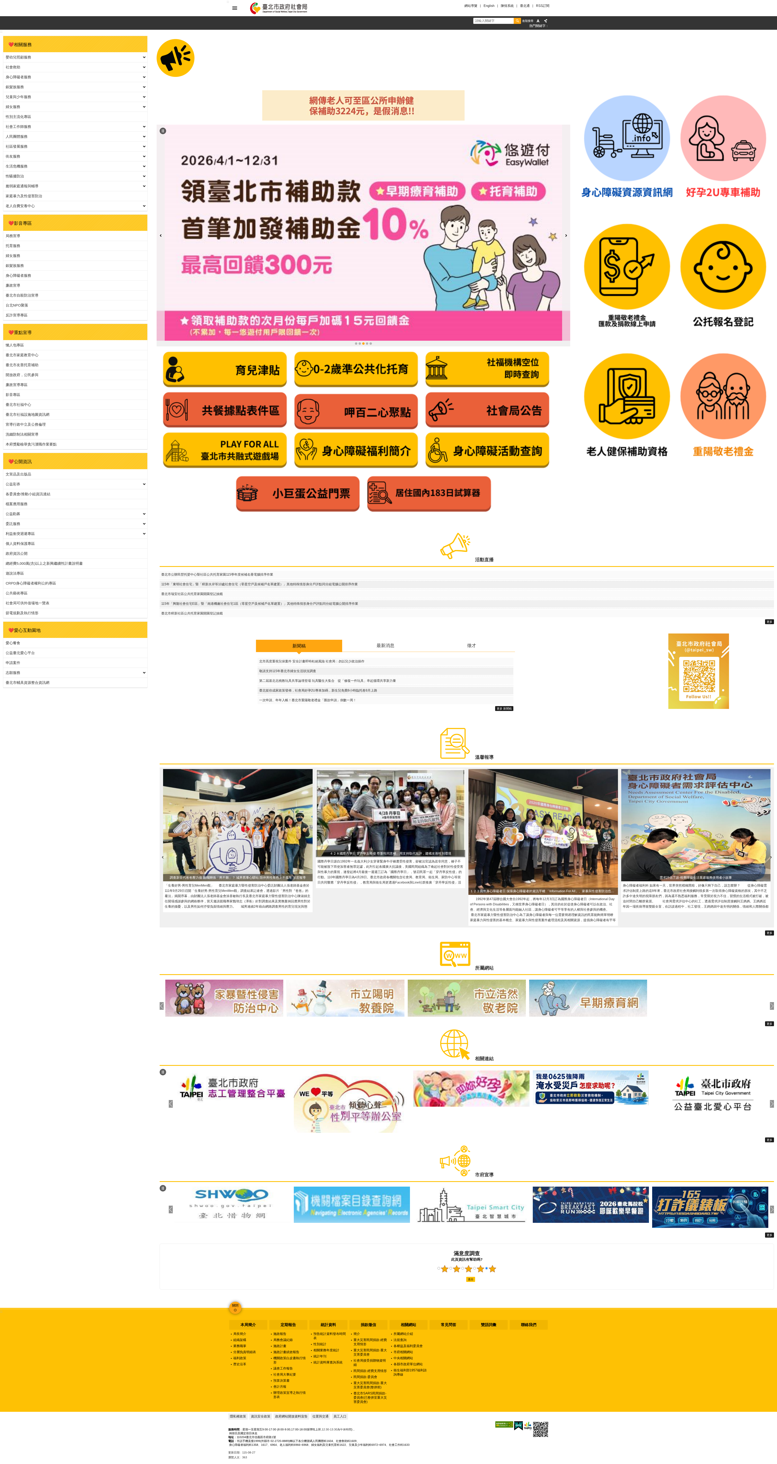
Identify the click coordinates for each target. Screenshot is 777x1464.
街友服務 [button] (13, 156)
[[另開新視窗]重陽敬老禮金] (723, 477)
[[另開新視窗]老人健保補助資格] (627, 477)
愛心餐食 (13, 643)
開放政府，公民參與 (22, 375)
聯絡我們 (528, 1289)
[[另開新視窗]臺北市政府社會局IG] (698, 672)
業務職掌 (239, 1310)
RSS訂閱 (542, 5)
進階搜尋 (527, 20)
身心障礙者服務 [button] (18, 77)
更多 (769, 586)
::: (1, 1275)
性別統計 (319, 1308)
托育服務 (13, 246)
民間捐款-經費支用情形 (370, 1335)
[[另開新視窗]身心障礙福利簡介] (356, 382)
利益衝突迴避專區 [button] (20, 534)
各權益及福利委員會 (408, 1310)
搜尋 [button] (517, 21)
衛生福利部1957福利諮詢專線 (410, 1337)
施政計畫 (279, 1310)
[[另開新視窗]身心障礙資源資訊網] (627, 218)
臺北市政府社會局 (283, 8)
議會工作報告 (283, 1333)
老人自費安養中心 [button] (20, 206)
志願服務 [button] (13, 673)
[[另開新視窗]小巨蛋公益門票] (298, 426)
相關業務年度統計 (326, 1314)
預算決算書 (281, 1345)
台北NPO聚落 (17, 305)
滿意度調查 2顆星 (457, 1233)
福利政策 (239, 1322)
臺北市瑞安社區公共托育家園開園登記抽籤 (192, 558)
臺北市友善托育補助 (22, 365)
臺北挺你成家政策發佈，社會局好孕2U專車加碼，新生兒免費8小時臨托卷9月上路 (318, 655)
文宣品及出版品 (18, 474)
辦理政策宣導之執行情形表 (289, 1359)
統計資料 (328, 1289)
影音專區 (13, 395)
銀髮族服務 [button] (15, 87)
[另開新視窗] (363, 189)
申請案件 (13, 663)
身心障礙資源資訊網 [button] (367, 257)
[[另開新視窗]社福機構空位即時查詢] (487, 301)
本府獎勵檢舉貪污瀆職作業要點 (31, 444)
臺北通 (525, 5)
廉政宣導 (13, 285)
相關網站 (408, 1289)
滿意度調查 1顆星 (445, 1233)
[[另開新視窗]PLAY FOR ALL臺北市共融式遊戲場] (225, 382)
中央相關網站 (403, 1322)
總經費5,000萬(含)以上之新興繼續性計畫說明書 (44, 563)
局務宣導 (13, 236)
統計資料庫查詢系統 (328, 1326)
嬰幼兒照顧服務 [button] (18, 57)
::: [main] (1, 31)
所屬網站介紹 (403, 1298)
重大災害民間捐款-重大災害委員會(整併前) (370, 1349)
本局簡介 (248, 1289)
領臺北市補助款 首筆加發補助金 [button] (363, 257)
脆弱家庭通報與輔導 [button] (22, 186)
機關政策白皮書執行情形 (289, 1324)
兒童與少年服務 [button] (18, 97)
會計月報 (279, 1351)
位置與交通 (320, 1380)
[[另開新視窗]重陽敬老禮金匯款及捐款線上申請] (627, 347)
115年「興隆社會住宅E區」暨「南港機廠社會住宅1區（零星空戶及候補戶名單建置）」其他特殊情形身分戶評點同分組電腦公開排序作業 (259, 568)
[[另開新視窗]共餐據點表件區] (225, 342)
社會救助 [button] (13, 67)
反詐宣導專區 (17, 315)
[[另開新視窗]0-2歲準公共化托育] (356, 301)
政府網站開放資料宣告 (291, 1380)
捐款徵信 (368, 1289)
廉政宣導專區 (17, 385)
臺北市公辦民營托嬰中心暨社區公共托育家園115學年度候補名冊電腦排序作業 (217, 538)
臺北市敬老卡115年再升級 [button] (356, 257)
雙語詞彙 (488, 1289)
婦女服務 (13, 256)
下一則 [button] (566, 192)
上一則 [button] (161, 192)
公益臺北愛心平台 (20, 653)
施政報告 (279, 1298)
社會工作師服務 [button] (18, 127)
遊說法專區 (15, 573)
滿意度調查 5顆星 (492, 1233)
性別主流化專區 (18, 117)
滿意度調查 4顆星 (480, 1233)
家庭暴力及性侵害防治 (24, 196)
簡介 (356, 1298)
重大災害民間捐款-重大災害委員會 (370, 1317)
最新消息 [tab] (385, 609)
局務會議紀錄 (283, 1304)
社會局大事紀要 (284, 1339)
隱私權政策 (238, 1380)
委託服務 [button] (13, 524)
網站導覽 (470, 5)
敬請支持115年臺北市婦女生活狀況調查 (287, 635)
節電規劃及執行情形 (22, 613)
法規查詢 (400, 1304)
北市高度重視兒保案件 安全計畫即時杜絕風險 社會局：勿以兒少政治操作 (311, 625)
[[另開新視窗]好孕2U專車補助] (723, 218)
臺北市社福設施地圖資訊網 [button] (370, 257)
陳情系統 (507, 5)
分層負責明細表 (244, 1316)
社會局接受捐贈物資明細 (369, 1327)
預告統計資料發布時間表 (329, 1300)
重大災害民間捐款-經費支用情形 (370, 1306)
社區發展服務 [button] (17, 146)
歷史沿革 (239, 1328)
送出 (462, 1244)
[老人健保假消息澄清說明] (363, 119)
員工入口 (339, 1380)
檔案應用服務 (17, 504)
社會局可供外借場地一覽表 (27, 603)
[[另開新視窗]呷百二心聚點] (356, 342)
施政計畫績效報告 (286, 1316)
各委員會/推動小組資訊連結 (28, 494)
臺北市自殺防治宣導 (22, 295)
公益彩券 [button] (13, 484)
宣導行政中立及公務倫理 (26, 424)
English (489, 5)
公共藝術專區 (17, 593)
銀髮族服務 (15, 266)
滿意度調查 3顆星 (468, 1233)
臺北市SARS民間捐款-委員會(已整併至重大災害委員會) (370, 1362)
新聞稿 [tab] (299, 610)
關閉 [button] (234, 8)
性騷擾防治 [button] (15, 176)
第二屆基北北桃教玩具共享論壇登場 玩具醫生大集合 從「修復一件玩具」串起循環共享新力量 (327, 645)
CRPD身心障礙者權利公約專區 (31, 583)
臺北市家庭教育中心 (22, 355)
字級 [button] (538, 21)
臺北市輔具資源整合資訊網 (27, 683)
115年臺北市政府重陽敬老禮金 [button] (360, 257)
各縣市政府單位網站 (408, 1328)
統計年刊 (319, 1320)
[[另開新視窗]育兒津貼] (225, 301)
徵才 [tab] (471, 609)
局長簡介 (239, 1298)
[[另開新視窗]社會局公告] (487, 342)
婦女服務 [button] (13, 107)
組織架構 (239, 1304)
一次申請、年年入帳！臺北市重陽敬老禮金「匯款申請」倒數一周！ (307, 664)
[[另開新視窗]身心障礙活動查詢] (487, 382)
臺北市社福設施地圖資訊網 (27, 415)
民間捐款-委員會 (365, 1341)
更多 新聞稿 (504, 673)
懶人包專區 (15, 345)
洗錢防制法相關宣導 (22, 434)
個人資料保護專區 (20, 544)
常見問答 (448, 1289)
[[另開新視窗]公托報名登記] (723, 347)
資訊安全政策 (260, 1380)
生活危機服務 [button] (17, 166)
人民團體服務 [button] (17, 137)
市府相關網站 (403, 1316)
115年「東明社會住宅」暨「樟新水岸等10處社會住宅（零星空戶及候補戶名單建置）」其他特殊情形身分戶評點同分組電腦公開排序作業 (259, 548)
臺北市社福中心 (18, 405)
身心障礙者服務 (18, 276)
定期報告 (288, 1289)
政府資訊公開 (17, 554)
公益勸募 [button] (13, 514)
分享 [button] (546, 21)
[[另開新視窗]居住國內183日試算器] (429, 426)
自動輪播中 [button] (163, 131)
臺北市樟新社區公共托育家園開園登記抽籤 (192, 577)
